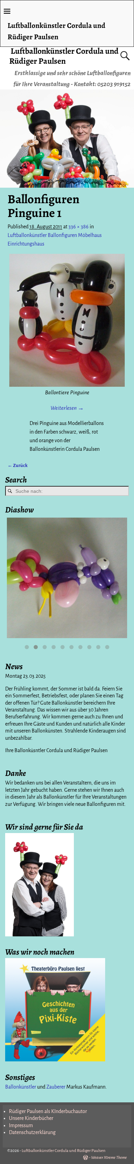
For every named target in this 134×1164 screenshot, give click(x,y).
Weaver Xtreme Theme (109, 1157)
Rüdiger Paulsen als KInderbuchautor (48, 1111)
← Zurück (17, 465)
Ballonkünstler (20, 1087)
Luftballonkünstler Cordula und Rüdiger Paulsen (64, 55)
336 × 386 (78, 226)
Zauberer (55, 1087)
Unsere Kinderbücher (31, 1118)
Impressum (21, 1125)
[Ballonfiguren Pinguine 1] (67, 320)
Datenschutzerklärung (32, 1132)
